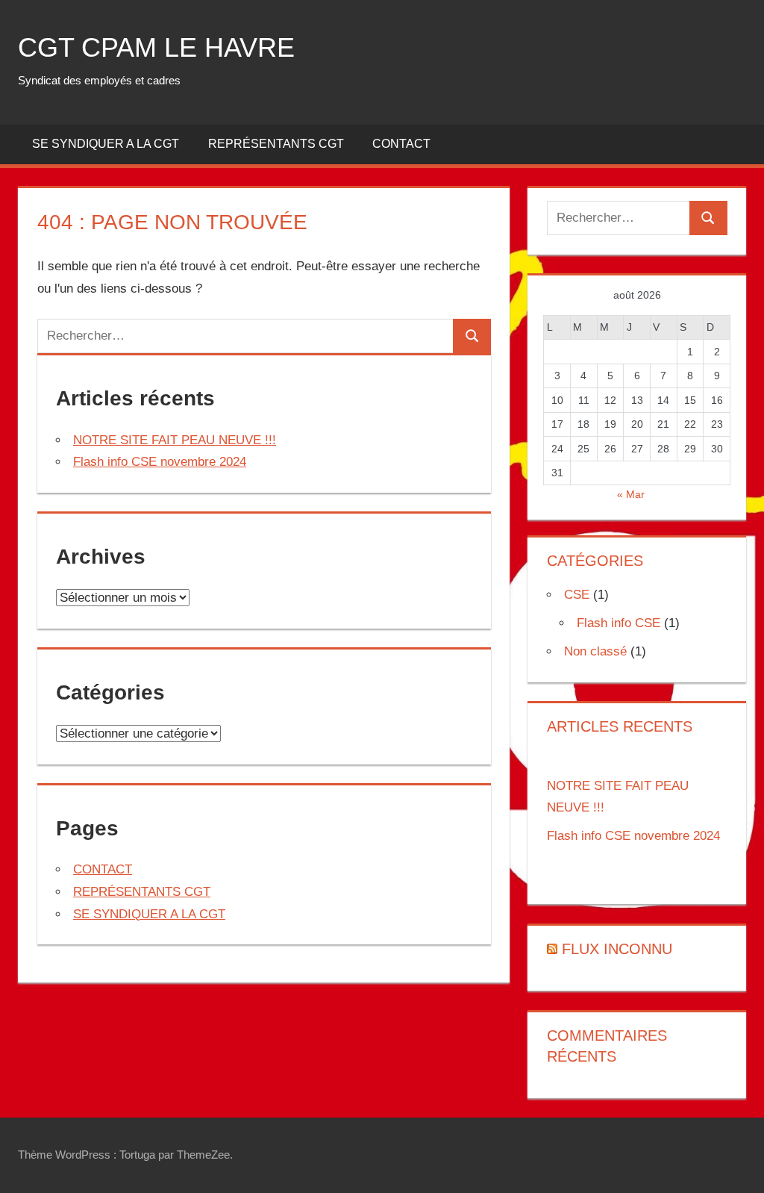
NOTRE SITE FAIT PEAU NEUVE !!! (174, 440)
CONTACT (401, 143)
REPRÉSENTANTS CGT (276, 143)
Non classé (595, 651)
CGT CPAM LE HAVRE (156, 47)
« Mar (631, 494)
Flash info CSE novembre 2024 (159, 462)
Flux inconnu (617, 949)
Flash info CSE (618, 623)
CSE (576, 595)
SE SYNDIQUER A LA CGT (105, 143)
